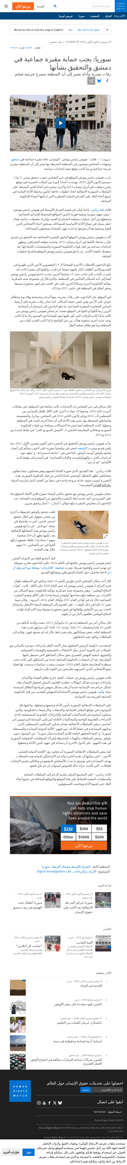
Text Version (100, 1111)
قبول (28, 1152)
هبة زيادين (97, 210)
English (29, 47)
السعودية (95, 16)
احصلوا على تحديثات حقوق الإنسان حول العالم (85, 1083)
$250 (68, 828)
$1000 (83, 837)
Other (68, 837)
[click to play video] (60, 123)
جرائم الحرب (101, 485)
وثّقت (100, 692)
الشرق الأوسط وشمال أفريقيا (71, 866)
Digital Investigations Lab (54, 871)
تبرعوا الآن (23, 6)
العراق (108, 16)
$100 (84, 828)
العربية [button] (40, 6)
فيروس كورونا (66, 16)
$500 (99, 837)
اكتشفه (82, 448)
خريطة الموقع (115, 1111)
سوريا (81, 16)
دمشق (15, 159)
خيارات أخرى (11, 1152)
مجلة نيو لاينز (29, 568)
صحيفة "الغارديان (53, 568)
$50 (99, 828)
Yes (70, 29)
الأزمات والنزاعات (84, 871)
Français (14, 47)
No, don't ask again (89, 29)
